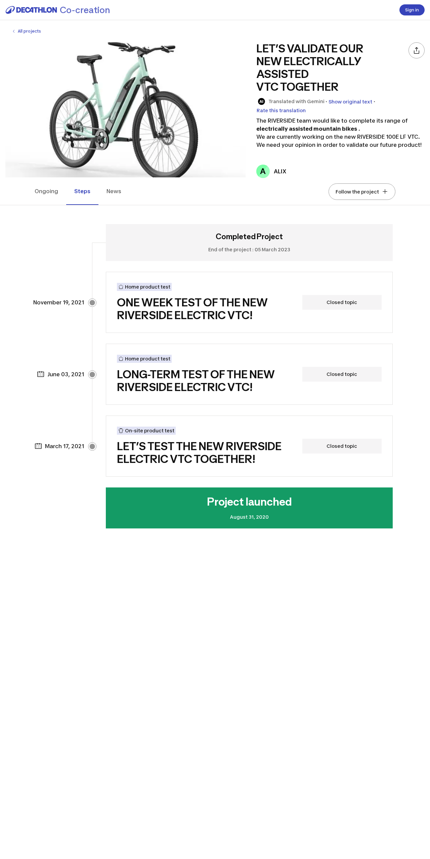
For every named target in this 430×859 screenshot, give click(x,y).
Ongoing (46, 191)
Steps (82, 191)
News (113, 191)
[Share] (416, 50)
